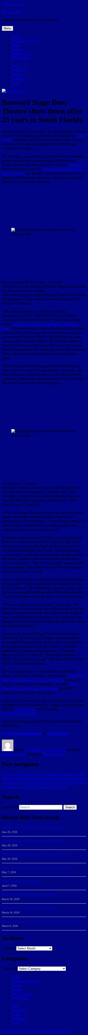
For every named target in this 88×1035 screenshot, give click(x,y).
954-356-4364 (57, 734)
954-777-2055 (25, 709)
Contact (17, 49)
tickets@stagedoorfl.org (19, 713)
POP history (20, 58)
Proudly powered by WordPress (45, 1031)
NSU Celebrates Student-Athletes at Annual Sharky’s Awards (36, 867)
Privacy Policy (22, 54)
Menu (7, 28)
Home (15, 37)
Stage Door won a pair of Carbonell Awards (40, 686)
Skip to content (13, 4)
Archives (8, 948)
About (16, 45)
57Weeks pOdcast (24, 41)
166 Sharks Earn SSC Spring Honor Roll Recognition (32, 827)
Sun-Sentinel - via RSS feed (45, 750)
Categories (10, 968)
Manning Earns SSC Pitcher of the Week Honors (29, 908)
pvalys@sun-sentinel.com (22, 734)
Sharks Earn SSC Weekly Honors (20, 881)
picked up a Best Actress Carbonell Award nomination (43, 678)
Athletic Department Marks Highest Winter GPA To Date (33, 841)
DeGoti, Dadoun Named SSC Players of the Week (30, 894)
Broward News (53, 754)
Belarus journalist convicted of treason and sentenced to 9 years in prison (42, 921)
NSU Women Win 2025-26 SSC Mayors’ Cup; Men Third (34, 854)
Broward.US (11, 12)
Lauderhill (76, 165)
